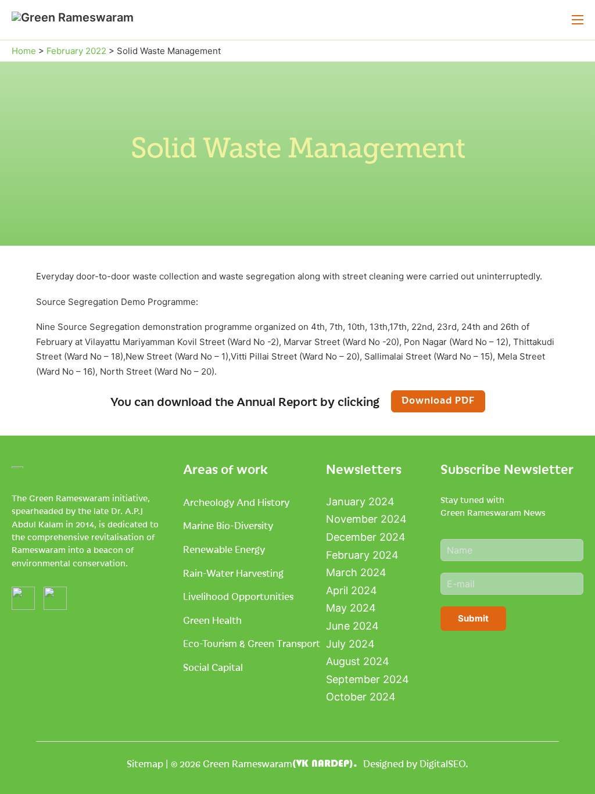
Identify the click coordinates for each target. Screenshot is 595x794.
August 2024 (357, 661)
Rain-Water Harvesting (233, 572)
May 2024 (351, 608)
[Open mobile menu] (577, 19)
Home (24, 50)
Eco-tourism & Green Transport (251, 643)
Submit (473, 618)
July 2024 (350, 644)
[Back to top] (560, 765)
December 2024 (366, 537)
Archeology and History (236, 501)
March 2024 (356, 572)
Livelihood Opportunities (238, 596)
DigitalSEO (442, 763)
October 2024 (361, 697)
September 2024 (367, 679)
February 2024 (362, 555)
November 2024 (366, 519)
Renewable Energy (224, 548)
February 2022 (76, 50)
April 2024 (351, 590)
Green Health (212, 619)
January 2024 (360, 501)
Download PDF (438, 400)
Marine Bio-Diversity (228, 525)
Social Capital (213, 666)
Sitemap (145, 763)
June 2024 (352, 626)
